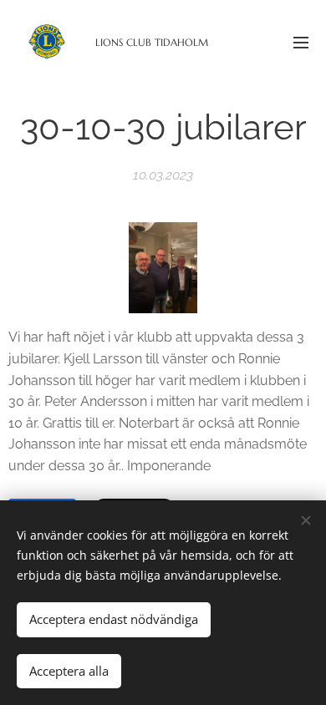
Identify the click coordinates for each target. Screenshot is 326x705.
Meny (301, 41)
